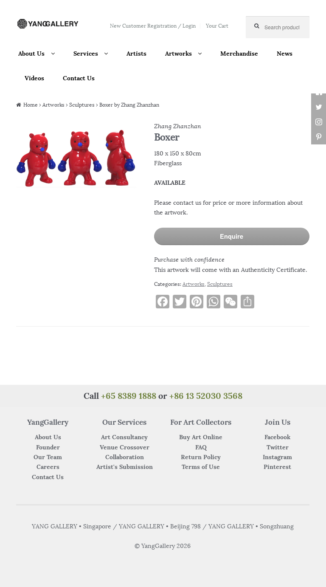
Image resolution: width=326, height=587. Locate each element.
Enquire (231, 236)
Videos (34, 78)
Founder (48, 447)
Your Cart (217, 26)
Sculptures (82, 105)
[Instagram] (318, 122)
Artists (136, 53)
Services (85, 53)
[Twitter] (318, 107)
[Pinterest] (318, 137)
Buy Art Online (200, 437)
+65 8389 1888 (128, 395)
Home (30, 105)
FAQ (201, 447)
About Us (31, 53)
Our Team (48, 457)
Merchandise (239, 53)
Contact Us (79, 78)
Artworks (178, 53)
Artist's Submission (124, 467)
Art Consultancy (124, 437)
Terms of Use (201, 467)
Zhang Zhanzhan (177, 126)
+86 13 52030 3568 (205, 395)
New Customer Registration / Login (153, 26)
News (284, 53)
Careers (48, 467)
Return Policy (201, 457)
